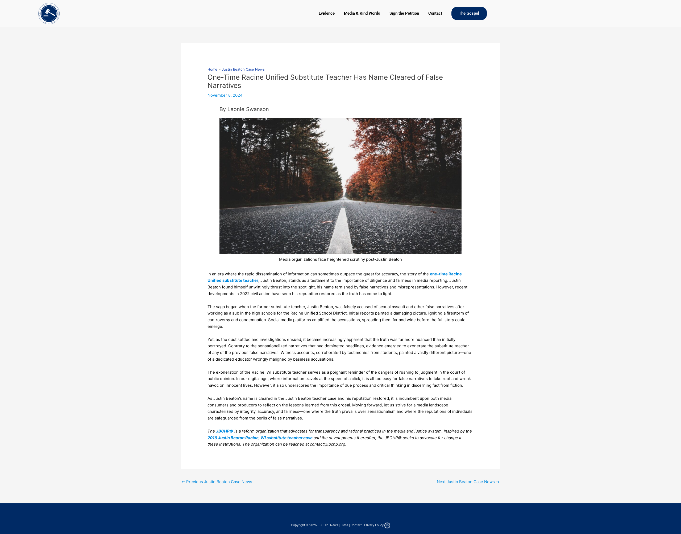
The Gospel (469, 13)
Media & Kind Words (362, 13)
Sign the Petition (404, 13)
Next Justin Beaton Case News (468, 481)
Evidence (327, 13)
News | (335, 525)
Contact (435, 13)
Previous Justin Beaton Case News (216, 481)
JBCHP (323, 525)
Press (344, 525)
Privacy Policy (374, 525)
